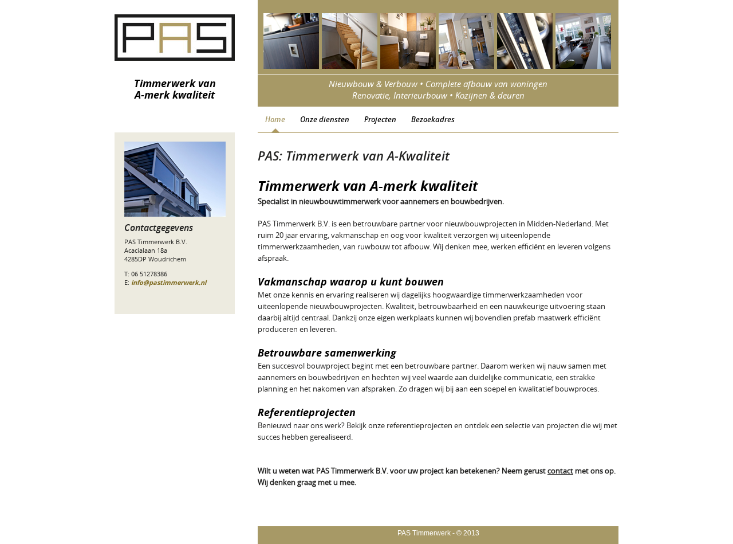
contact (560, 470)
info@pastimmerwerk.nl (168, 282)
